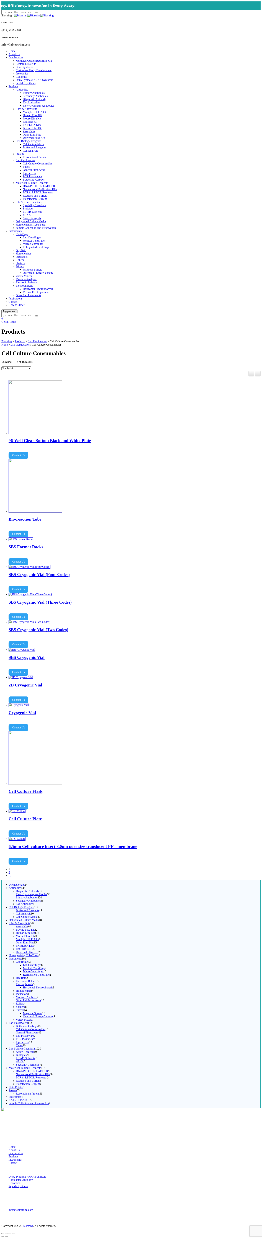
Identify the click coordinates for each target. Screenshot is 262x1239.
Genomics (21, 76)
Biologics (28, 208)
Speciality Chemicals (34, 205)
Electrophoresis (24, 285)
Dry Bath (21, 250)
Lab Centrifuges (32, 237)
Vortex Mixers (24, 276)
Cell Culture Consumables (37, 163)
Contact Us (18, 455)
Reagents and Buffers (35, 195)
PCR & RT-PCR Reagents (38, 192)
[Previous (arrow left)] (2, 1236)
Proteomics (22, 73)
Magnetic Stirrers (32, 269)
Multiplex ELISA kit (34, 112)
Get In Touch (8, 321)
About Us (14, 54)
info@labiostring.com (21, 1209)
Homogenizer (23, 253)
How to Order (16, 304)
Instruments (15, 231)
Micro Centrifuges (33, 243)
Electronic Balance (26, 282)
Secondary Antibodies (35, 96)
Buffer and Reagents (34, 147)
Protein (20, 153)
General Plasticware (34, 169)
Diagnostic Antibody (34, 99)
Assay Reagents (32, 218)
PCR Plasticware (32, 176)
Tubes (26, 166)
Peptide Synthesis (25, 83)
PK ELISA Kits (32, 124)
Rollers (20, 259)
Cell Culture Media (33, 144)
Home (12, 51)
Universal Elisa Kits (34, 137)
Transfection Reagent (35, 198)
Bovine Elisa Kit (32, 128)
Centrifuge (22, 234)
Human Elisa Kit (32, 115)
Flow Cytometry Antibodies (38, 105)
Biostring (28, 1225)
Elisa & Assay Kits (26, 108)
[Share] (10, 1233)
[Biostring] (34, 15)
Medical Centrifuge (34, 240)
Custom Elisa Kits (26, 63)
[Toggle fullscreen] (6, 1233)
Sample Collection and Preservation (36, 227)
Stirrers (20, 266)
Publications (15, 298)
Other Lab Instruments (28, 295)
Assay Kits (29, 131)
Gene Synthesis (24, 67)
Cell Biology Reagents (28, 141)
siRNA (27, 214)
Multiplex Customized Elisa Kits (34, 60)
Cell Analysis (30, 150)
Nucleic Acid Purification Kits (40, 189)
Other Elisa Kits (32, 134)
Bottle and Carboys (34, 179)
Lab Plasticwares (25, 160)
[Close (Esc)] (13, 1233)
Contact (13, 301)
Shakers (20, 263)
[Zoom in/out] (2, 1233)
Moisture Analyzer (26, 279)
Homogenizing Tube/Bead (30, 224)
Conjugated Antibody (21, 1179)
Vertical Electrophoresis (36, 292)
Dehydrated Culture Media (31, 221)
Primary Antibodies (34, 92)
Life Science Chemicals (29, 202)
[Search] (36, 12)
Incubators (21, 256)
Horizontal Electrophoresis (38, 288)
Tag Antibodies (31, 102)
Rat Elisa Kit (30, 121)
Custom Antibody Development (34, 70)
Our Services (16, 57)
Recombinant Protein (35, 157)
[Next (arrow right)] (6, 1236)
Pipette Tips (29, 173)
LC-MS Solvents (32, 211)
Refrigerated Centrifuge (36, 247)
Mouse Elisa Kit (32, 118)
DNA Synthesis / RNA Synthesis (34, 79)
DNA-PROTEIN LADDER (39, 186)
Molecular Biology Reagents (32, 182)
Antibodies (22, 89)
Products (13, 86)
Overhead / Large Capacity (38, 272)
